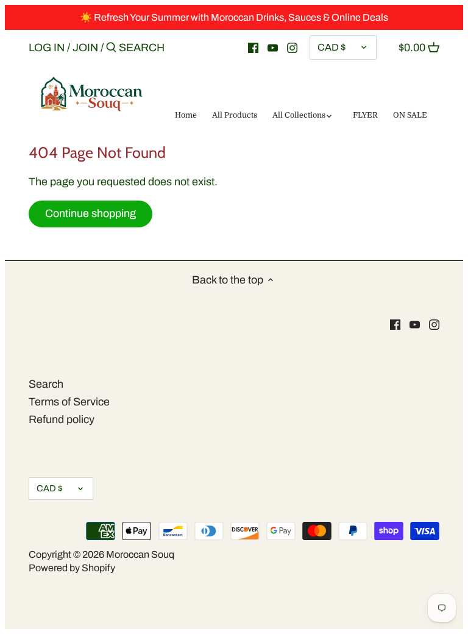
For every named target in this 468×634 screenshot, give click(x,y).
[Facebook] (253, 47)
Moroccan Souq (140, 554)
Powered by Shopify (72, 568)
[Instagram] (292, 47)
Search (46, 384)
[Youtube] (273, 47)
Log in (47, 47)
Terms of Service (69, 402)
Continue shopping (90, 213)
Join (85, 47)
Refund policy (61, 419)
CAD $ (331, 47)
